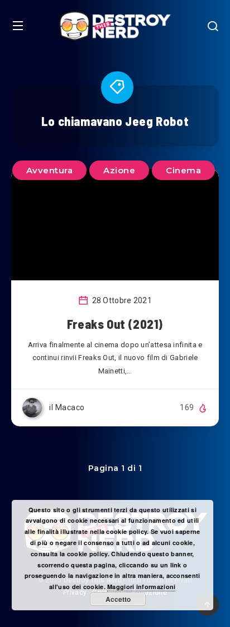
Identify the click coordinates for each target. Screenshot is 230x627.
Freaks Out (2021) (115, 324)
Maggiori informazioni (141, 586)
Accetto (118, 599)
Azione (119, 170)
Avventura (49, 170)
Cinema (183, 170)
